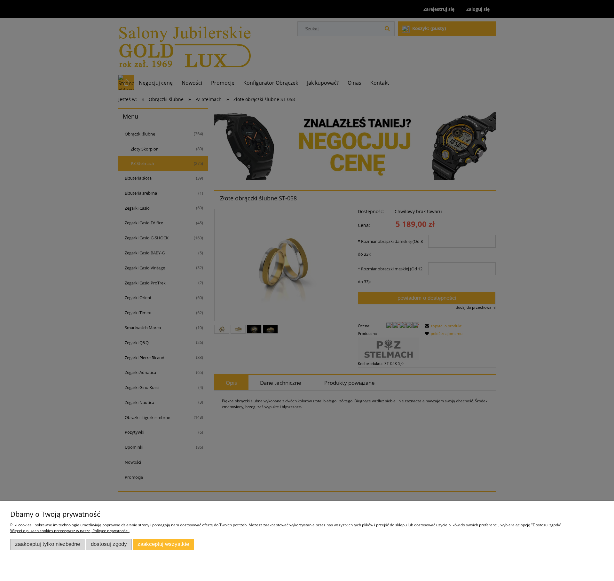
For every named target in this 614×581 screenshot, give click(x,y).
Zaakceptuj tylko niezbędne (47, 544)
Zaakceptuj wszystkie (163, 544)
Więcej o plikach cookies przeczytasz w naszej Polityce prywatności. (70, 530)
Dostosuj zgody (109, 544)
